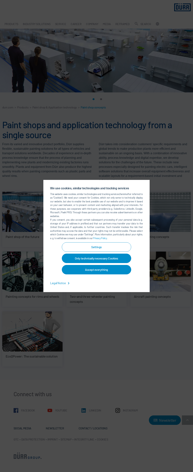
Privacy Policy (100, 238)
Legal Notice (58, 283)
